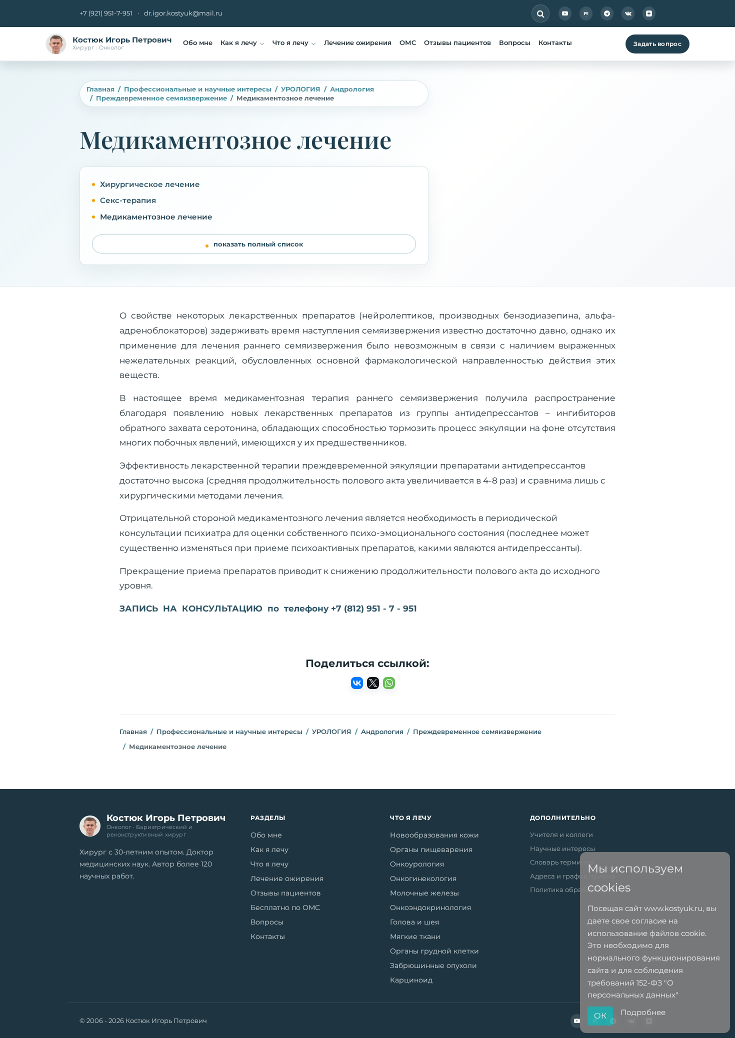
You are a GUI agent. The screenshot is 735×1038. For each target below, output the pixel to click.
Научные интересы (562, 848)
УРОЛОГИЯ (300, 89)
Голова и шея (414, 922)
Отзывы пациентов (457, 42)
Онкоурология (417, 864)
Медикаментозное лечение (156, 217)
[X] (373, 683)
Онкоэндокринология (430, 907)
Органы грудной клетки (434, 951)
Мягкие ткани (415, 936)
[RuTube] (586, 13)
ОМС (408, 42)
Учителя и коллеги (561, 834)
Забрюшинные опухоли (433, 965)
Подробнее (643, 1012)
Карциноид (411, 980)
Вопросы (514, 42)
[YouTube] (565, 13)
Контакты (555, 42)
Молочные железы (424, 893)
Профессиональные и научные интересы (198, 89)
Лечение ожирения (358, 42)
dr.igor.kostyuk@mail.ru (183, 13)
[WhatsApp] (389, 683)
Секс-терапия (128, 200)
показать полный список (258, 244)
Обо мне (197, 42)
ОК (600, 1015)
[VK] (628, 13)
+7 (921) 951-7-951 (106, 13)
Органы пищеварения (431, 849)
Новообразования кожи (434, 835)
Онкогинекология (423, 878)
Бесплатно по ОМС (285, 907)
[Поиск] (541, 13)
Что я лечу (290, 42)
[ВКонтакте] (357, 683)
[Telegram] (607, 13)
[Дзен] (649, 13)
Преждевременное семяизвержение (161, 98)
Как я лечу (238, 42)
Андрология (352, 89)
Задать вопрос (658, 44)
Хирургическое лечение (150, 184)
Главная (100, 89)
